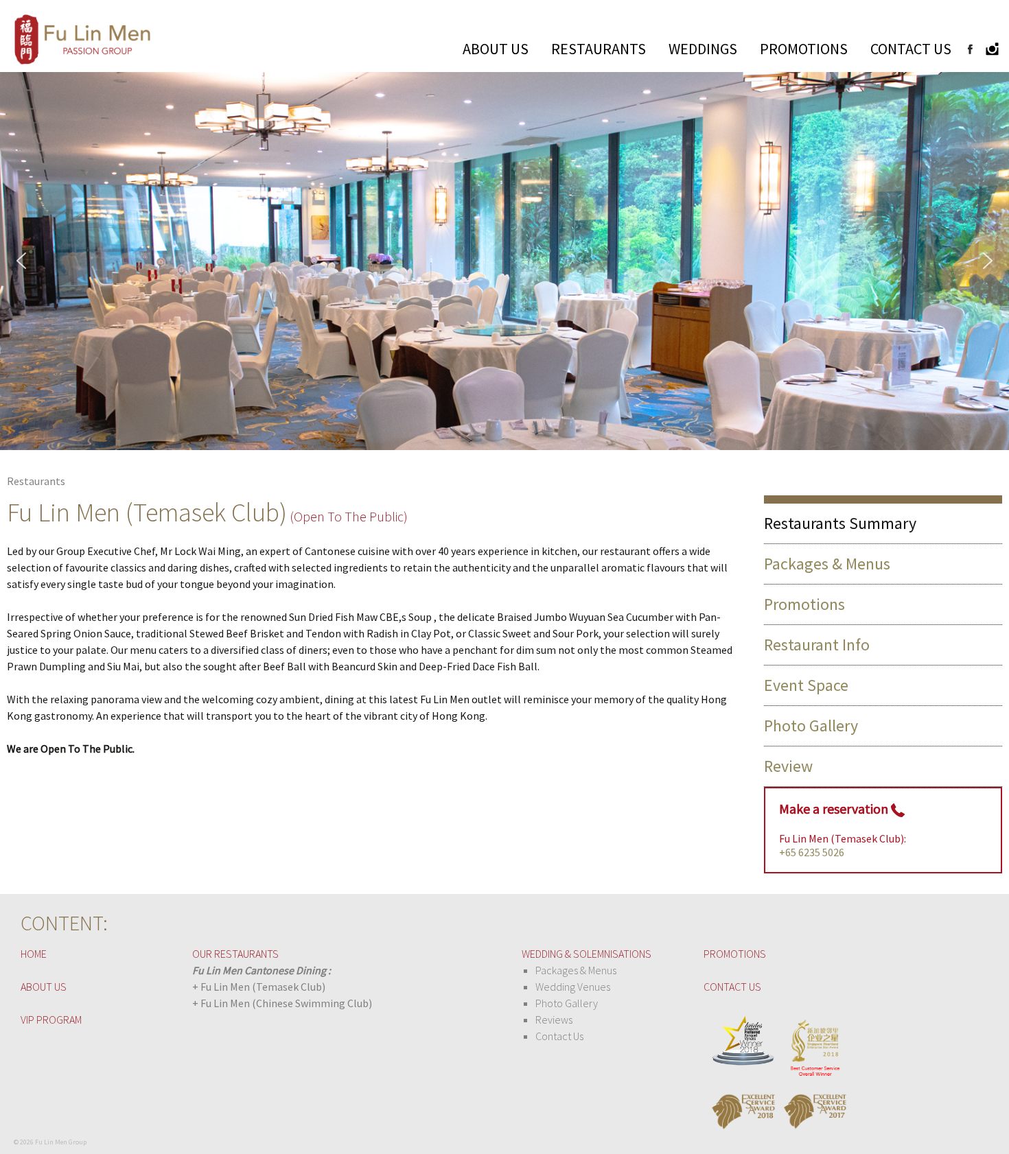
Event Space (806, 685)
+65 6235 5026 (811, 852)
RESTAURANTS (598, 48)
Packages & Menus (827, 563)
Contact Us (559, 1036)
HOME (34, 954)
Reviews (553, 1019)
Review (788, 766)
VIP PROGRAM (51, 1019)
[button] (21, 261)
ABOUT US (496, 48)
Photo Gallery (811, 725)
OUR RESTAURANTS (235, 954)
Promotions (804, 604)
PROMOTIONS (804, 48)
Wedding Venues (572, 986)
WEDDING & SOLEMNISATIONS (586, 954)
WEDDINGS (703, 48)
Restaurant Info (817, 644)
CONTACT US (910, 48)
